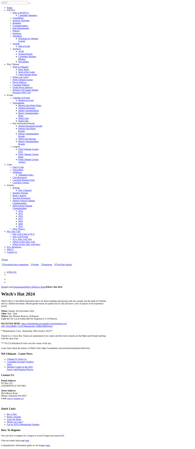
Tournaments (19, 287)
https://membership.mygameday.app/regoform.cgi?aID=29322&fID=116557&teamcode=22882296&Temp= (34, 324)
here (27, 440)
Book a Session (14, 417)
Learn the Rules (14, 419)
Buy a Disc (12, 414)
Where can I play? (15, 422)
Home (4, 287)
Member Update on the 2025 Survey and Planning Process (20, 368)
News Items (40, 287)
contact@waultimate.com (15, 399)
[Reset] (29, 3)
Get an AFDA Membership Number (23, 424)
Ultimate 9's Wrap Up (16, 359)
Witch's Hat (30, 287)
